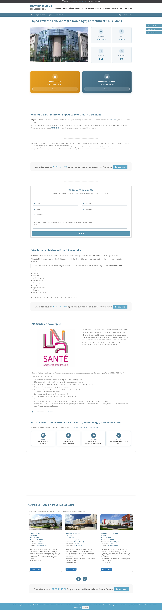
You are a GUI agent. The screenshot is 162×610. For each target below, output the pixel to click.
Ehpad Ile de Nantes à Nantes (73, 534)
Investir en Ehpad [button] (35, 569)
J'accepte (85, 608)
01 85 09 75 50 (56, 128)
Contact (128, 8)
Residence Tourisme (110, 8)
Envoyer (81, 233)
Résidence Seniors (76, 8)
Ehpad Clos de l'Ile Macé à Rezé (110, 534)
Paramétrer (77, 608)
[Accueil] (32, 15)
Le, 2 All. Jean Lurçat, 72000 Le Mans (85, 428)
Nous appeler (151, 25)
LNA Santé (113, 120)
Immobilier (41, 7)
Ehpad (65, 8)
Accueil (58, 8)
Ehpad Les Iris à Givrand (35, 534)
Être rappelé (151, 29)
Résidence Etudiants (93, 8)
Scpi (121, 8)
